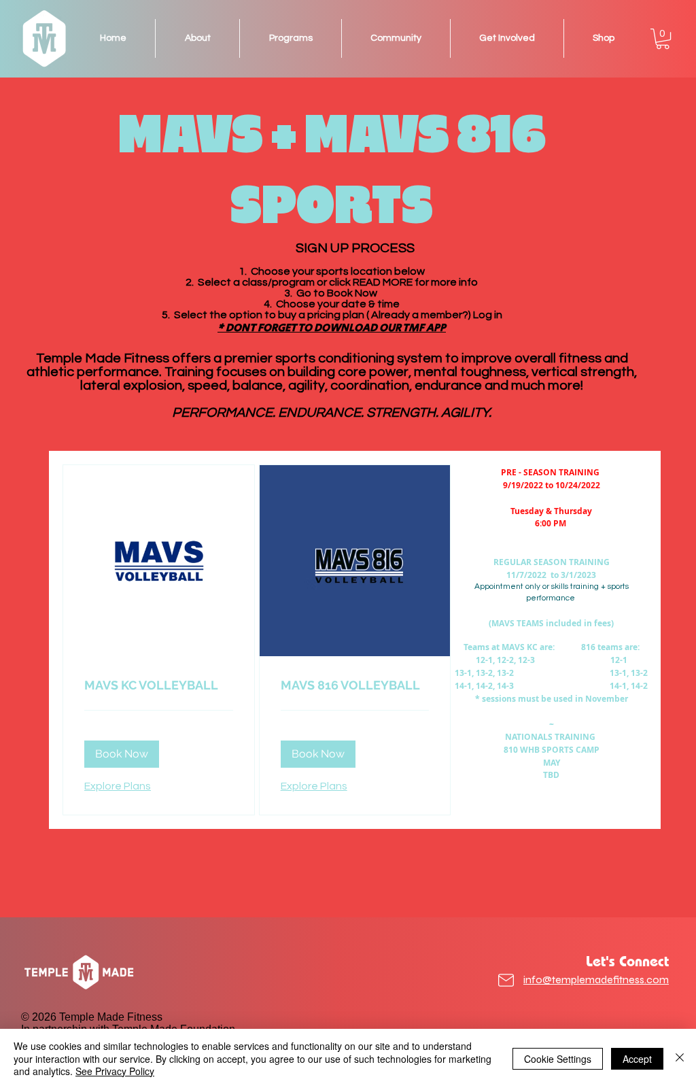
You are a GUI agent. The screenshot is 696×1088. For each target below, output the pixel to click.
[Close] (680, 1058)
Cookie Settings (557, 1059)
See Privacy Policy (114, 1071)
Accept (637, 1059)
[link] (158, 685)
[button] (662, 39)
